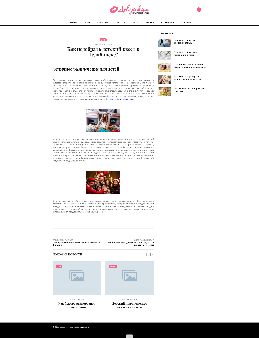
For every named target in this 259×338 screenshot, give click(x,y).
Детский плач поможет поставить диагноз (129, 305)
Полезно (186, 22)
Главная (73, 22)
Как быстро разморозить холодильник (76, 305)
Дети (135, 22)
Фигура (150, 22)
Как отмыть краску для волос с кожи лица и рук (188, 78)
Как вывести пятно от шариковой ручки (186, 53)
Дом (87, 22)
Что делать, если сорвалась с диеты (189, 90)
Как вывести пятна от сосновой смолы (186, 41)
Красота (120, 22)
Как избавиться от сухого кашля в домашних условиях (190, 65)
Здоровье (102, 22)
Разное (112, 266)
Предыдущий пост (76, 242)
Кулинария (167, 22)
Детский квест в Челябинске (119, 98)
